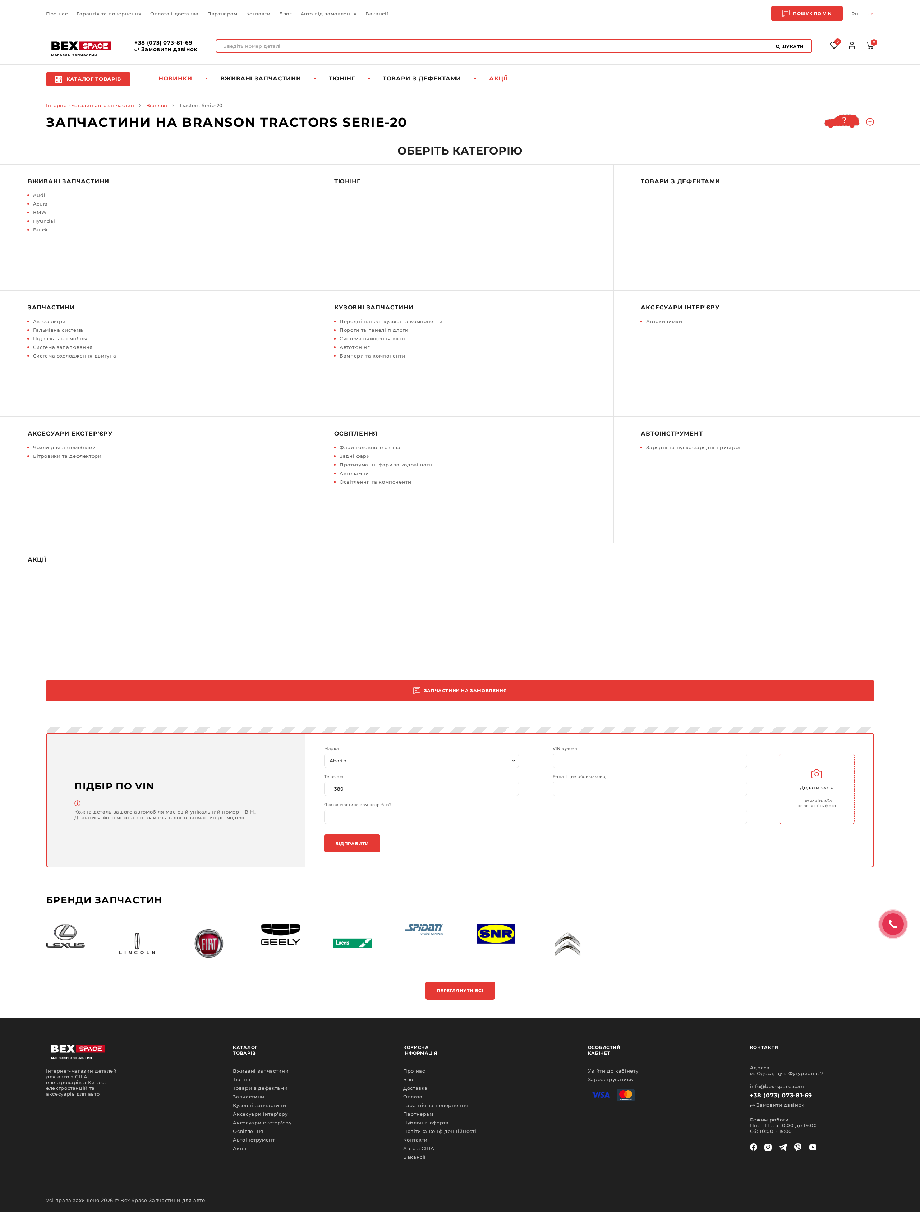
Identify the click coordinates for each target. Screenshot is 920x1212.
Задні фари (355, 456)
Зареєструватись (610, 1079)
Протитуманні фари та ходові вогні (387, 464)
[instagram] (768, 1147)
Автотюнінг (355, 347)
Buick (40, 229)
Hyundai (44, 221)
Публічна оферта (426, 1122)
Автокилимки (664, 321)
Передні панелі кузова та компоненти (391, 321)
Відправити (352, 843)
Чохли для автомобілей (64, 447)
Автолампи (354, 473)
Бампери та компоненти (372, 356)
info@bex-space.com (777, 1086)
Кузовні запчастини (373, 307)
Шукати (792, 46)
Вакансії (376, 14)
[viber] (797, 1147)
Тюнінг (342, 78)
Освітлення (356, 433)
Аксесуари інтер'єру (680, 307)
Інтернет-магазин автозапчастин (90, 105)
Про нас (57, 14)
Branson (157, 105)
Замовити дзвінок (168, 49)
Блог (285, 14)
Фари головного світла (370, 447)
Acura (40, 204)
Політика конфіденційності (439, 1131)
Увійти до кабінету (613, 1071)
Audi (39, 195)
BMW (40, 212)
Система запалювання (63, 347)
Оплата (413, 1097)
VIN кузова (565, 748)
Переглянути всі (460, 990)
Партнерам (222, 14)
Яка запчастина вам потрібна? (357, 804)
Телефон (334, 776)
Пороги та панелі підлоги (374, 330)
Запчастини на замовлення (465, 690)
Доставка (415, 1088)
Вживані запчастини (260, 78)
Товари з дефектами (422, 78)
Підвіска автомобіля (60, 338)
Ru (854, 14)
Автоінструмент (672, 433)
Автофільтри (49, 321)
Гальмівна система (58, 330)
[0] (870, 47)
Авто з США (418, 1148)
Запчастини (51, 307)
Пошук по (812, 13)
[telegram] (783, 1147)
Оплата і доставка (174, 14)
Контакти (258, 14)
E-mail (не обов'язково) (580, 776)
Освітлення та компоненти (375, 482)
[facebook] (753, 1147)
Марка (331, 748)
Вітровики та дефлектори (67, 456)
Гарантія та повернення (109, 14)
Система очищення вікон (373, 338)
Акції (498, 78)
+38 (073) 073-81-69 (163, 43)
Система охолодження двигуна (74, 356)
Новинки (175, 78)
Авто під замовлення (328, 14)
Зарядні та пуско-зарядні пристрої (693, 447)
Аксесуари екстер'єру (70, 433)
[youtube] (813, 1147)
